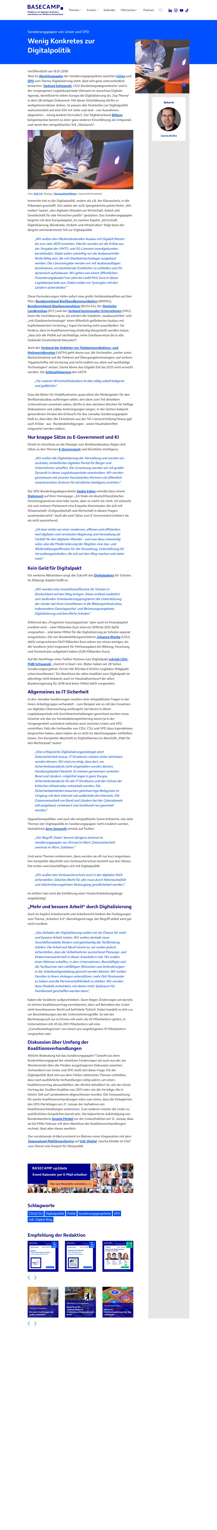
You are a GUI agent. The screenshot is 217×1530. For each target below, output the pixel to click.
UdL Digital (88, 1141)
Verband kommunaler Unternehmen (94, 311)
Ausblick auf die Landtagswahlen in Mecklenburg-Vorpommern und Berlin (80, 1309)
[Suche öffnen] (161, 10)
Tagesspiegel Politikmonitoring (51, 1141)
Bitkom (117, 115)
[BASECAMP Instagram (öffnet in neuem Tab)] (175, 10)
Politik (71, 1213)
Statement (35, 496)
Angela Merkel (62, 1118)
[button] (28, 1277)
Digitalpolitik (55, 1213)
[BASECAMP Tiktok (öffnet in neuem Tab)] (187, 10)
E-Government (70, 449)
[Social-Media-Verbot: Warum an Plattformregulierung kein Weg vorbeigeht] (117, 1302)
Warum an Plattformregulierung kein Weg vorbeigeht (117, 1310)
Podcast (148, 10)
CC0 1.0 (38, 193)
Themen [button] (73, 10)
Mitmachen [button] (128, 10)
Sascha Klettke (169, 135)
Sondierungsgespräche (95, 1213)
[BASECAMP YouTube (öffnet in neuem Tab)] (181, 10)
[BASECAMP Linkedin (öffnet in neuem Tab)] (170, 10)
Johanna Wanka (108, 637)
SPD (31, 81)
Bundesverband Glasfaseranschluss (54, 306)
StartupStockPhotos (65, 193)
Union (120, 76)
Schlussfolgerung (58, 372)
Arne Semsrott (56, 828)
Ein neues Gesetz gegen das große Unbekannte (41, 1311)
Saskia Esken (86, 491)
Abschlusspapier (51, 76)
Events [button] (91, 10)
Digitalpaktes (104, 575)
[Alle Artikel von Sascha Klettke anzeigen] (169, 119)
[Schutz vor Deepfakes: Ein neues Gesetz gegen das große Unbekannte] (43, 1302)
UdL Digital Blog (40, 1219)
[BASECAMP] (45, 10)
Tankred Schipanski (57, 86)
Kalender (109, 10)
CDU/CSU (36, 1213)
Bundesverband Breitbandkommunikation (67, 301)
